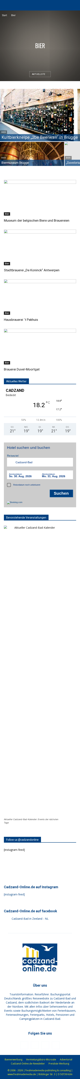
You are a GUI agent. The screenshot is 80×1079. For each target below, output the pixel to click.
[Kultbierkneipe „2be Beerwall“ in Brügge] (40, 115)
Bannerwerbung (13, 1059)
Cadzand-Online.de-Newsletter (28, 1063)
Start (4, 15)
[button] (6, 5)
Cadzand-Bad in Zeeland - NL (30, 918)
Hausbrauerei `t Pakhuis (21, 320)
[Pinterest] (45, 1045)
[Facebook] (24, 1045)
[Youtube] (56, 1045)
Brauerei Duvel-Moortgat (22, 369)
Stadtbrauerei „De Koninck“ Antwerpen (31, 270)
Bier (3, 132)
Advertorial (66, 1059)
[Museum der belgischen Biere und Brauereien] (40, 198)
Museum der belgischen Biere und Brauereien (36, 220)
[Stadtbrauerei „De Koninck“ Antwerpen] (40, 247)
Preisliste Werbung (59, 1063)
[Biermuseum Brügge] (32, 157)
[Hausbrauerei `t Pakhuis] (40, 297)
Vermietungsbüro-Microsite (41, 1059)
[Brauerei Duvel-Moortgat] (40, 346)
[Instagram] (35, 1045)
